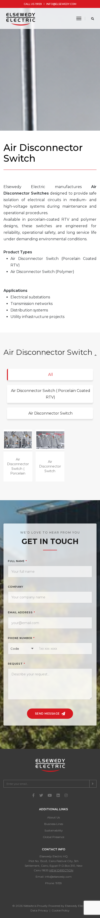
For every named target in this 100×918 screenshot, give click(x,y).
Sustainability (53, 830)
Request (16, 663)
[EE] (21, 18)
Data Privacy (39, 910)
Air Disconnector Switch (50, 413)
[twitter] (41, 795)
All (50, 374)
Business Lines (53, 824)
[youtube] (50, 795)
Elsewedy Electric (76, 906)
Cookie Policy (61, 910)
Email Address (21, 612)
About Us (53, 817)
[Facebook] (33, 795)
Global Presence (53, 837)
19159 (58, 883)
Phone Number (21, 638)
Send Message (48, 713)
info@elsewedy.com (61, 4)
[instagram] (66, 795)
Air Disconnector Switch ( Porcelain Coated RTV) (50, 393)
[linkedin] (58, 795)
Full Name (17, 561)
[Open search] (93, 18)
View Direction (61, 870)
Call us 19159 (33, 4)
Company (15, 586)
